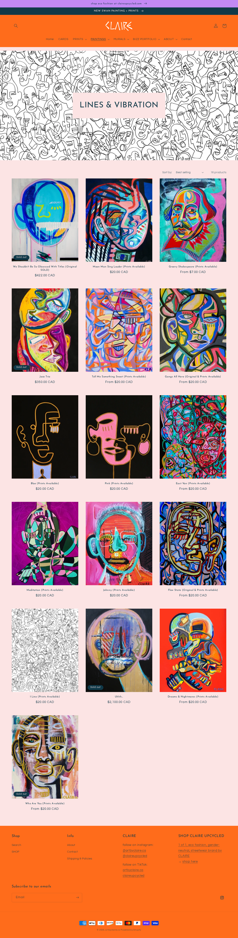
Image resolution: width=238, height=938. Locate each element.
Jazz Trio (45, 376)
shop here (190, 861)
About (71, 845)
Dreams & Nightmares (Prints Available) (193, 697)
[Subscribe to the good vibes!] (77, 897)
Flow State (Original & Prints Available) (193, 590)
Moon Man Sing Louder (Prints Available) (119, 267)
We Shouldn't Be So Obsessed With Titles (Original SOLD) (45, 268)
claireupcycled (133, 875)
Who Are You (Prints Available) (45, 803)
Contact (72, 851)
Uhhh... (119, 697)
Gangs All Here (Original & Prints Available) (193, 376)
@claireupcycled (135, 856)
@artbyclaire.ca (134, 850)
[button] (16, 26)
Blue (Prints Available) (45, 483)
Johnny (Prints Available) (119, 590)
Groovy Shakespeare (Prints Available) (193, 267)
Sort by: (167, 172)
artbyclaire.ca (133, 870)
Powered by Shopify (131, 930)
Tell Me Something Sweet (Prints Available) (119, 376)
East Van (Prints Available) (193, 483)
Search (16, 845)
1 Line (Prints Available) (45, 697)
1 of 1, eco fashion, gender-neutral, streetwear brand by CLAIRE (200, 850)
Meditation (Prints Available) (45, 590)
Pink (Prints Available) (119, 483)
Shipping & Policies (79, 858)
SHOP (16, 851)
